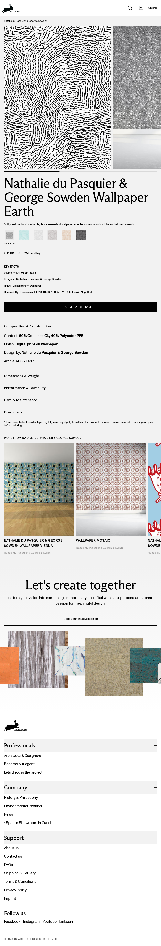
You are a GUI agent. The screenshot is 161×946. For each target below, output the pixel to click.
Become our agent (19, 764)
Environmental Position (23, 806)
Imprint (10, 898)
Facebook (12, 921)
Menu (152, 8)
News (8, 814)
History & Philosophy (21, 797)
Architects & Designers (22, 755)
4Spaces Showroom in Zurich (28, 822)
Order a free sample (80, 306)
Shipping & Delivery (20, 873)
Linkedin (66, 921)
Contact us (13, 856)
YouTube (50, 921)
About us (11, 848)
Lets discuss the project (23, 772)
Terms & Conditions (20, 881)
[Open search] (130, 8)
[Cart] (141, 8)
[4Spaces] (11, 8)
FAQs (8, 864)
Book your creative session (80, 618)
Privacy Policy (15, 890)
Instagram (31, 921)
